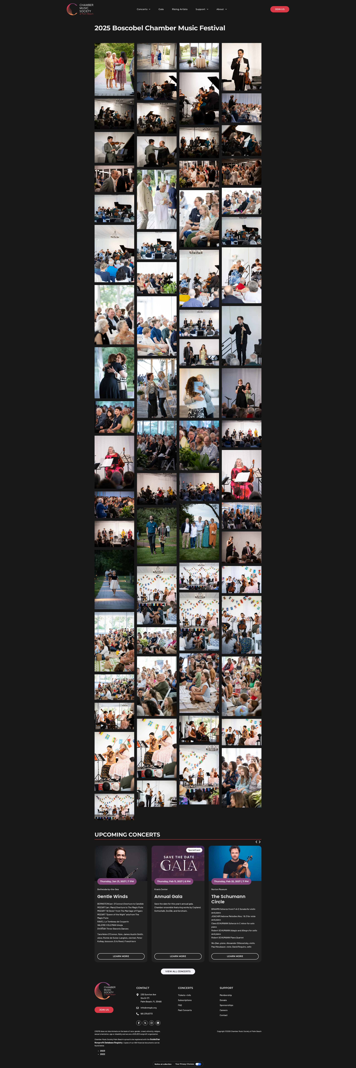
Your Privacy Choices (184, 1064)
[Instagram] (151, 1022)
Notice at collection (163, 1064)
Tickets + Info (184, 995)
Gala (161, 9)
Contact (224, 1015)
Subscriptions (185, 1000)
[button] (256, 842)
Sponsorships (226, 1005)
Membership (226, 995)
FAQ (180, 1005)
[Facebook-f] (138, 1022)
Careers (224, 1010)
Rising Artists (179, 9)
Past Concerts (185, 1010)
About (220, 9)
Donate (223, 1000)
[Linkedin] (157, 1022)
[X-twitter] (145, 1022)
